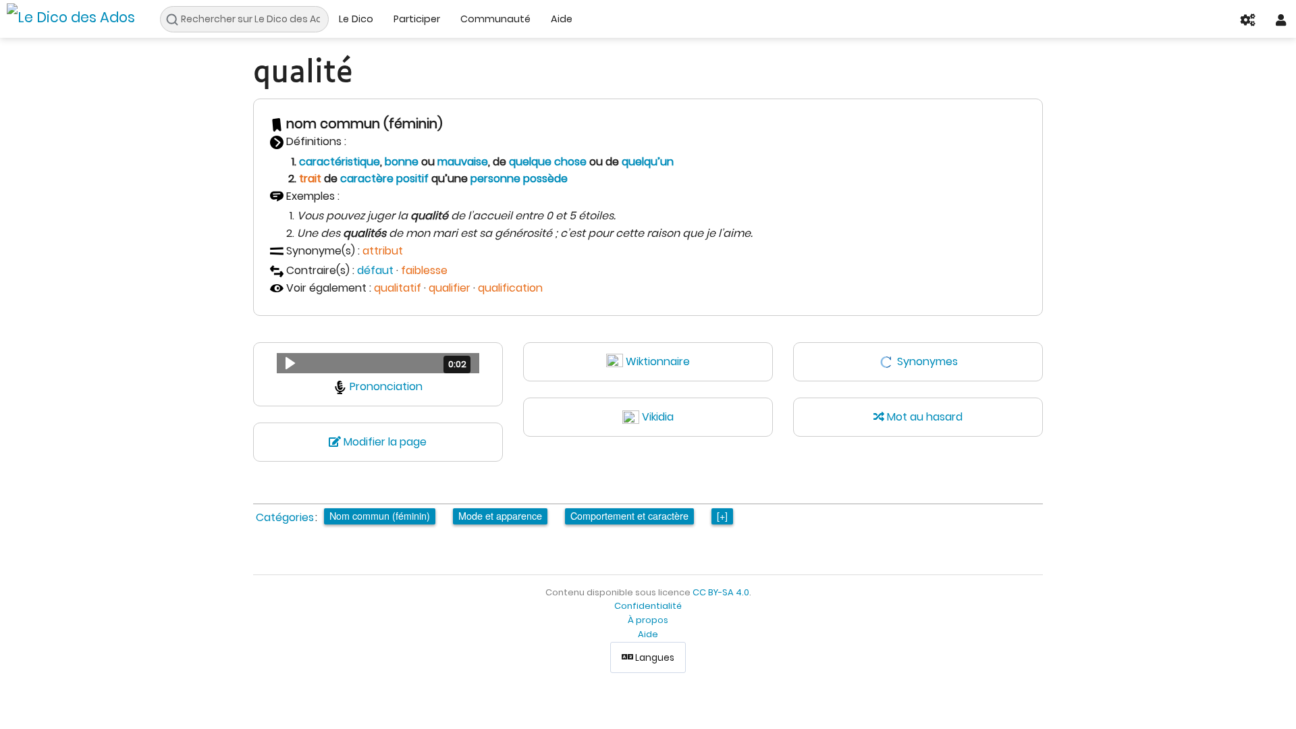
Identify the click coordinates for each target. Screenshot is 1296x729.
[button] (378, 363)
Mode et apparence (500, 515)
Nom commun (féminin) (379, 515)
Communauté (495, 19)
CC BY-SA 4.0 (721, 592)
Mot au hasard (923, 417)
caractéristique (339, 161)
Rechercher (175, 19)
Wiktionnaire (658, 361)
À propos (648, 620)
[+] (722, 515)
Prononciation (386, 386)
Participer (417, 19)
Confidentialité (648, 605)
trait (310, 178)
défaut (375, 270)
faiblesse (424, 270)
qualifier (449, 288)
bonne (401, 161)
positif (412, 178)
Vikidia (658, 417)
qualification (510, 288)
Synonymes (927, 361)
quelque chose (548, 161)
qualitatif (397, 288)
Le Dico (356, 19)
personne (495, 178)
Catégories (285, 517)
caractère (367, 178)
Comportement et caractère (629, 515)
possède (545, 178)
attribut (382, 251)
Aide (561, 19)
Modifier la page (384, 442)
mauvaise (462, 161)
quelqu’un (648, 161)
